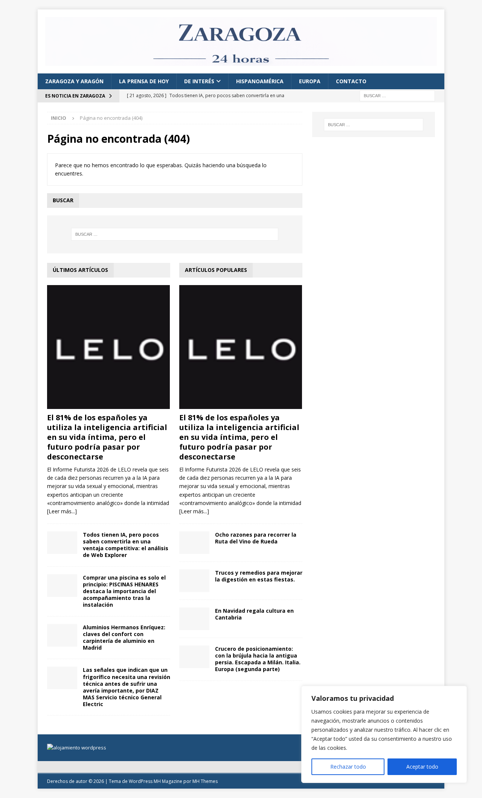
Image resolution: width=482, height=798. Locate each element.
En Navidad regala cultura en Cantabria (254, 614)
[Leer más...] (62, 511)
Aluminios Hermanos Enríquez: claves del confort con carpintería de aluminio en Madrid (124, 638)
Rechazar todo (348, 766)
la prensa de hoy (144, 81)
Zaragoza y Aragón (74, 81)
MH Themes (205, 781)
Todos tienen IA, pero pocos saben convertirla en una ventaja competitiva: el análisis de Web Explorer (125, 545)
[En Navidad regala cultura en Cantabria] (194, 618)
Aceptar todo (422, 766)
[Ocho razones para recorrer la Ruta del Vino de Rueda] (194, 542)
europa (309, 81)
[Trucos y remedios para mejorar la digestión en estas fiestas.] (194, 580)
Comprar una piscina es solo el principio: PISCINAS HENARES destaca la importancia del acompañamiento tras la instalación (124, 591)
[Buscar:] (397, 95)
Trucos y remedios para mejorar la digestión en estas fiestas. (258, 576)
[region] (384, 734)
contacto (351, 81)
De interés (199, 81)
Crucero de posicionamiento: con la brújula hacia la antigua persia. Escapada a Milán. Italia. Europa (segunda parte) (257, 659)
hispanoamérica (260, 81)
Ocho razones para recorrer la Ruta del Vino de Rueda (255, 538)
